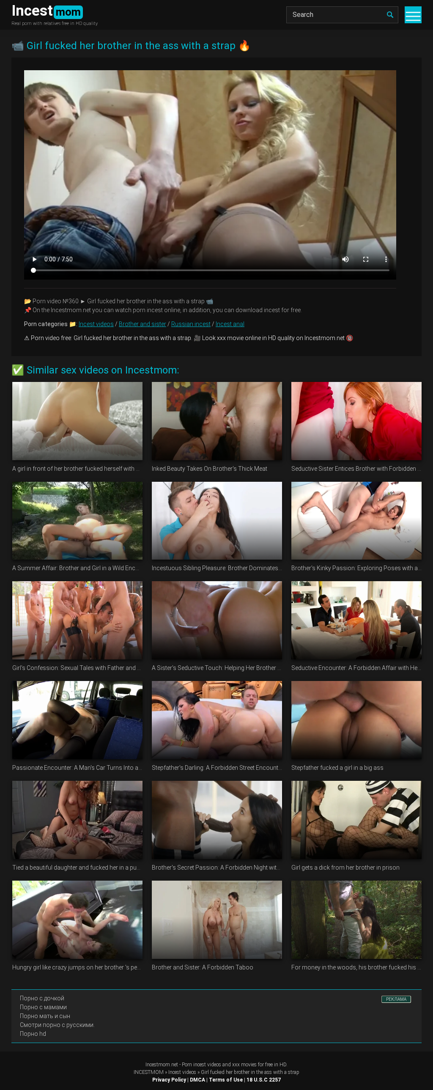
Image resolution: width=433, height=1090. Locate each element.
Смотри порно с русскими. (57, 1024)
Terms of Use (226, 1080)
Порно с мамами (43, 1007)
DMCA (197, 1080)
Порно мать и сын (45, 1016)
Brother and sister (142, 324)
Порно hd (33, 1033)
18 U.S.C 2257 (264, 1080)
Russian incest (191, 324)
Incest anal (230, 324)
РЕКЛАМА (396, 999)
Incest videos (96, 324)
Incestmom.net (161, 1065)
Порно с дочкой (42, 998)
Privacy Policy (169, 1080)
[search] (389, 14)
